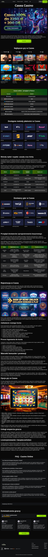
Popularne (5, 51)
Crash (29, 51)
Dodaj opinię (41, 515)
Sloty (41, 51)
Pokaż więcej (24, 533)
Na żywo (17, 51)
